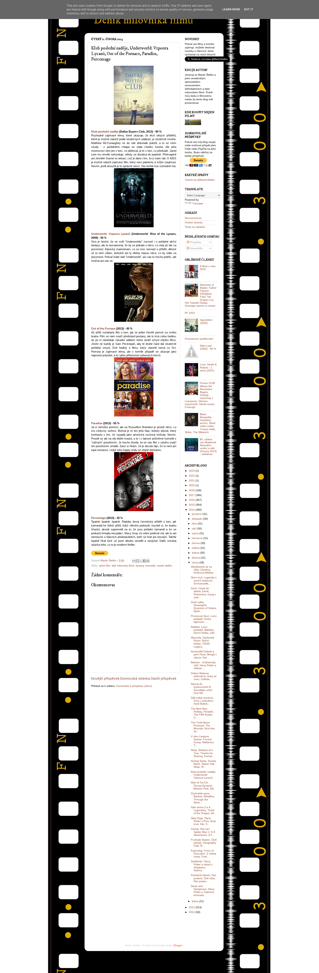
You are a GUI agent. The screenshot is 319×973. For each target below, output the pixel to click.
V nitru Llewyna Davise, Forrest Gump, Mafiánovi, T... (202, 741)
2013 (192, 907)
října (195, 523)
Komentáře (196, 248)
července (197, 538)
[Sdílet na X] (141, 561)
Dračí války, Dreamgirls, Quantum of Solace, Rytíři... (204, 607)
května (196, 548)
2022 (192, 475)
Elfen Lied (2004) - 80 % (208, 347)
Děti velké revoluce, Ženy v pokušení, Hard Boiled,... (202, 700)
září (194, 528)
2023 (192, 470)
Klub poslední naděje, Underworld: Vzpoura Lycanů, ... (203, 774)
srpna (195, 533)
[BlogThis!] (137, 561)
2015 (192, 504)
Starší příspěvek (163, 678)
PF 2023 (190, 313)
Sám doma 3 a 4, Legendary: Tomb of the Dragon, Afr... (203, 810)
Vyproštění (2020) (206, 321)
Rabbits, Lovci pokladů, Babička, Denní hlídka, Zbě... (204, 630)
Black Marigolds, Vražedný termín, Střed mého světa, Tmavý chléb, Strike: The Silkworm (200, 423)
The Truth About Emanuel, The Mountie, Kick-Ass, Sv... (203, 727)
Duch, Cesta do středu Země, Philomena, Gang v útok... (203, 593)
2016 (192, 500)
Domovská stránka (135, 678)
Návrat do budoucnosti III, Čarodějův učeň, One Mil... (202, 688)
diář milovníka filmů (123, 565)
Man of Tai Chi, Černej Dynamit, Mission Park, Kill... (203, 785)
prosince (197, 514)
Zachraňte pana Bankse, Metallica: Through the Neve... (203, 798)
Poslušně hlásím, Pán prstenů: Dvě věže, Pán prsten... (203, 878)
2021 (192, 480)
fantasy (140, 565)
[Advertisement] (134, 926)
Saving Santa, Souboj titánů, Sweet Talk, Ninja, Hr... (203, 764)
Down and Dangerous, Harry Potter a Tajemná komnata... (203, 891)
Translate (197, 203)
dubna (196, 552)
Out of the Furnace (103, 328)
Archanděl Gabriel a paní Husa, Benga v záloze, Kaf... (204, 654)
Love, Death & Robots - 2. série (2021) (208, 367)
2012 (192, 912)
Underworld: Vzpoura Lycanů (110, 233)
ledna (195, 901)
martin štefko (164, 565)
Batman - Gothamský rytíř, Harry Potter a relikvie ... (203, 665)
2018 (192, 490)
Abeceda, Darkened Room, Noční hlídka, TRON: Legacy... (202, 642)
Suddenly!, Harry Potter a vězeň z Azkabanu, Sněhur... (202, 866)
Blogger (178, 945)
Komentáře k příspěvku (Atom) (134, 686)
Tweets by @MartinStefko (200, 180)
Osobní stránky (194, 222)
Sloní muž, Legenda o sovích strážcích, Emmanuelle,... (204, 580)
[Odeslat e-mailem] (134, 561)
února (195, 562)
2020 (192, 485)
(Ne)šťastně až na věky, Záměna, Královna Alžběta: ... (204, 569)
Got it (248, 9)
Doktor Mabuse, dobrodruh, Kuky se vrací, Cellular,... (204, 676)
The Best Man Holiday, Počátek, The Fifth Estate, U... (202, 713)
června (196, 543)
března (196, 557)
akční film (104, 565)
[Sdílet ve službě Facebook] (144, 561)
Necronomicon (193, 218)
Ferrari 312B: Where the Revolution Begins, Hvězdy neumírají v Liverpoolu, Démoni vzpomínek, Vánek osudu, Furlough (200, 395)
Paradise (96, 423)
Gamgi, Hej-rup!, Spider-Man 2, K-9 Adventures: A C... (203, 832)
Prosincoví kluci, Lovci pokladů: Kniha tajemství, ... (204, 619)
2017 (192, 495)
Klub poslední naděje (104, 131)
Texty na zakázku (195, 227)
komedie (150, 565)
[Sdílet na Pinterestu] (148, 561)
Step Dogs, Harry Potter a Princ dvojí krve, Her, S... (203, 821)
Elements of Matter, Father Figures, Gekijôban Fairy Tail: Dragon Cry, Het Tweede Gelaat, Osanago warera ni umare (201, 295)
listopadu (197, 518)
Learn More (231, 9)
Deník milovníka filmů (143, 20)
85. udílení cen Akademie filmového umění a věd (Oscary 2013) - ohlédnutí (208, 447)
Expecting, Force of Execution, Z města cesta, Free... (203, 853)
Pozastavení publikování (199, 338)
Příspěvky (195, 242)
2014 (192, 509)
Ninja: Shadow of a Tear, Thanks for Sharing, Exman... (203, 753)
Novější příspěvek (105, 678)
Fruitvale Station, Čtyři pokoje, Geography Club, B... (204, 842)
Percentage (98, 517)
